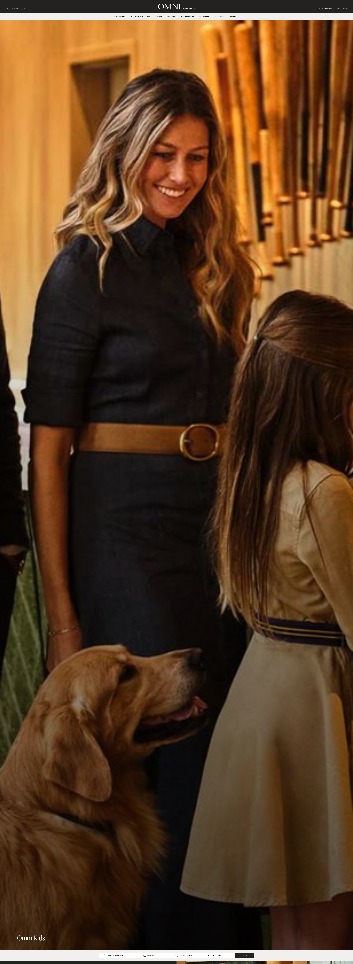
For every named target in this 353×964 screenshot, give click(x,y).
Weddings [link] (219, 16)
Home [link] (7, 9)
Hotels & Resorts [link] (19, 9)
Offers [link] (232, 16)
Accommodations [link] (140, 16)
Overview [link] (119, 16)
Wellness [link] (171, 16)
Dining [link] (158, 16)
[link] (326, 8)
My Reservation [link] (325, 9)
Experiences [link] (187, 16)
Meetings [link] (204, 16)
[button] (342, 9)
